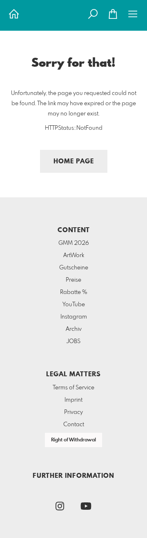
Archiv (74, 329)
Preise (73, 280)
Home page (73, 161)
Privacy (73, 412)
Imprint (73, 400)
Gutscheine (73, 268)
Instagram (73, 317)
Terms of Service (73, 388)
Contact (73, 424)
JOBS (73, 341)
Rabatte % (73, 292)
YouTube (73, 304)
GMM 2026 (73, 243)
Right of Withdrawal (73, 440)
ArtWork (73, 255)
